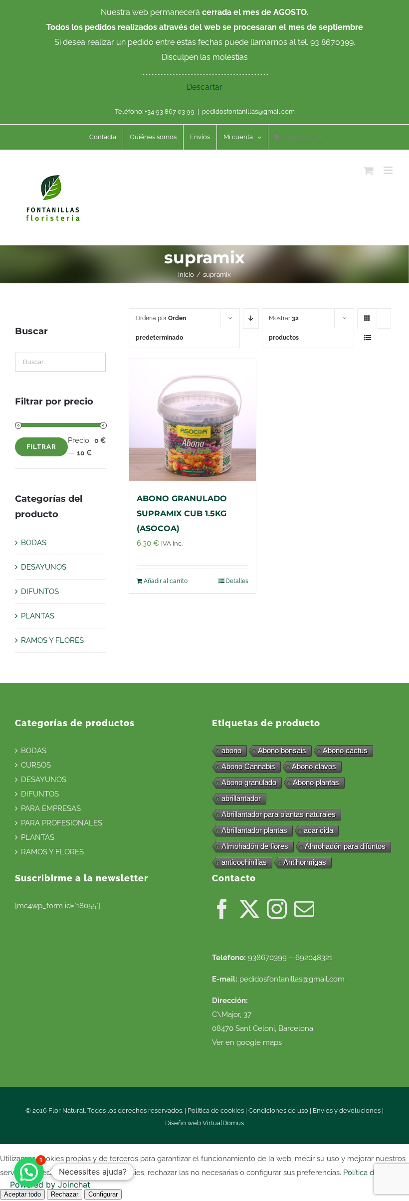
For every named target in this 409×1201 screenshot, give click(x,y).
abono (231, 750)
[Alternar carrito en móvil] (369, 170)
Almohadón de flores (254, 846)
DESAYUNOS (43, 567)
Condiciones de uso (278, 1110)
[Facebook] (222, 909)
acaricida (318, 830)
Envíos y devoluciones (347, 1110)
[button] (29, 1172)
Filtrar (41, 446)
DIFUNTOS (40, 591)
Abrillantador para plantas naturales (278, 814)
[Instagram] (277, 909)
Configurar (103, 1194)
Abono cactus (345, 750)
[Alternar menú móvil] (389, 170)
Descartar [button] (204, 87)
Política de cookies (216, 1110)
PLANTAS (37, 615)
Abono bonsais (282, 750)
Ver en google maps (247, 1042)
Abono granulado (248, 782)
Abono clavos (314, 766)
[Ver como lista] (367, 338)
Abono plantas (316, 782)
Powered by (50, 1185)
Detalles (236, 581)
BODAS (33, 542)
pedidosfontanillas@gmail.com (248, 111)
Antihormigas (304, 862)
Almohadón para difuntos (345, 846)
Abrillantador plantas (254, 830)
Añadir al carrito (166, 581)
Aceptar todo (22, 1194)
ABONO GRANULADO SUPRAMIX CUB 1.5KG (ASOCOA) (182, 513)
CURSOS (36, 765)
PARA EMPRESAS (51, 808)
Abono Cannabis (248, 766)
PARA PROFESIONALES (61, 822)
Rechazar (64, 1194)
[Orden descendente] (251, 318)
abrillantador (241, 798)
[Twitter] (249, 909)
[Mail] (304, 909)
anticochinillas (244, 862)
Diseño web (184, 1123)
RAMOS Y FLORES (52, 640)
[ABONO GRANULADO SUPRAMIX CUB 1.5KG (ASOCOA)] (192, 420)
